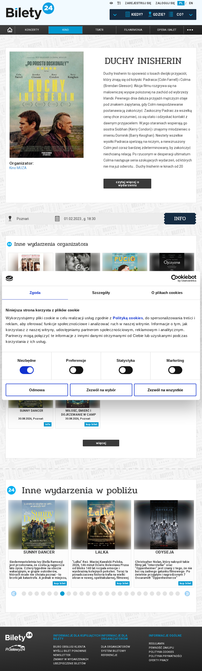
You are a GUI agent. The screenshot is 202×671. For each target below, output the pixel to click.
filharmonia (133, 29)
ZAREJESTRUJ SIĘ (138, 3)
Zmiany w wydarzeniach (70, 659)
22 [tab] (158, 593)
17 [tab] (126, 593)
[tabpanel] (38, 544)
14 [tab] (107, 593)
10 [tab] (81, 593)
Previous (14, 593)
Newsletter (61, 655)
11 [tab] (88, 593)
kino (65, 29)
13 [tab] (101, 593)
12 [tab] (94, 593)
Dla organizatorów (115, 646)
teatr (99, 29)
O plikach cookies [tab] (167, 293)
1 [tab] (24, 593)
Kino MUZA (18, 168)
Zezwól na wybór (101, 390)
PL (181, 3)
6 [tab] (56, 593)
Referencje (109, 655)
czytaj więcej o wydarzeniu (127, 183)
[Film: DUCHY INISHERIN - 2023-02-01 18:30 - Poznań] (46, 105)
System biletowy (113, 651)
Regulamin (156, 643)
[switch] (76, 370)
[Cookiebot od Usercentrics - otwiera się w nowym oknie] (174, 278)
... (190, 29)
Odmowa (37, 390)
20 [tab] (145, 593)
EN (191, 3)
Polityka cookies (161, 652)
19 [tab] (139, 593)
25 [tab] (177, 593)
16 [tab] (120, 593)
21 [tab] (152, 593)
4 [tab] (43, 593)
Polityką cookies (128, 318)
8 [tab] (69, 593)
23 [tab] (165, 593)
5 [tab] (49, 593)
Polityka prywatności (165, 656)
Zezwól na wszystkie (165, 390)
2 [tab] (30, 593)
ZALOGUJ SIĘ (165, 3)
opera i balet (166, 29)
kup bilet (91, 424)
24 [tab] (171, 593)
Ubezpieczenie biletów (69, 663)
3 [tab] (36, 593)
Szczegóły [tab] (101, 293)
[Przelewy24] (15, 652)
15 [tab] (113, 593)
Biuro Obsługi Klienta (69, 646)
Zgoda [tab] (35, 293)
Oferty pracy (158, 660)
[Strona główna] (30, 18)
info (180, 218)
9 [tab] (75, 593)
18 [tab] (133, 593)
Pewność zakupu (161, 647)
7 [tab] (62, 593)
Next (187, 593)
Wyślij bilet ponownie (69, 651)
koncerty (32, 29)
